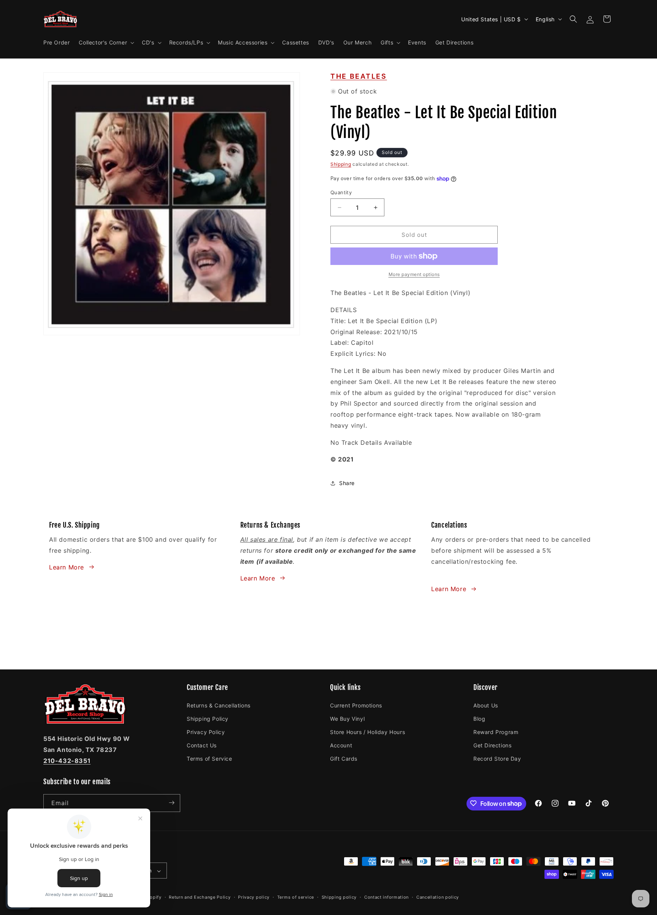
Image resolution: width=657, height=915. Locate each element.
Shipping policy (339, 897)
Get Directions (492, 745)
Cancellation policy (437, 897)
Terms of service (295, 897)
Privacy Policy (206, 731)
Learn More (66, 567)
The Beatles (358, 76)
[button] (105, 43)
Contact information (386, 897)
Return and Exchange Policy (199, 897)
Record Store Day (497, 758)
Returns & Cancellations (219, 705)
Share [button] (347, 483)
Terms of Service (209, 758)
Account (341, 745)
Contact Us (202, 745)
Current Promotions (356, 705)
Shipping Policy (208, 718)
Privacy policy (254, 897)
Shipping (340, 164)
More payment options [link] (414, 274)
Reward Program (495, 731)
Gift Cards (343, 758)
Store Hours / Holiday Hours (367, 731)
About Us (485, 705)
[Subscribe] (171, 803)
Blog (479, 718)
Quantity (341, 192)
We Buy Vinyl (347, 718)
